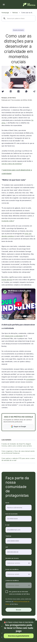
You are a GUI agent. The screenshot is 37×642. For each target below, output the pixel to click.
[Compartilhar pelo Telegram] (34, 91)
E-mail (7, 525)
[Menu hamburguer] (4, 4)
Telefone (8, 536)
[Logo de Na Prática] (29, 4)
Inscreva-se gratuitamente (18, 636)
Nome (7, 502)
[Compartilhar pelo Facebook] (18, 91)
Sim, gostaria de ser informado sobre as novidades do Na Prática (19, 593)
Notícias (15, 12)
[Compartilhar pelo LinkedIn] (10, 91)
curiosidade (30, 379)
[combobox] (7, 563)
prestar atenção (7, 279)
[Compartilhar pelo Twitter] (3, 91)
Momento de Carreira (12, 558)
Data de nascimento (12, 514)
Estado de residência (12, 569)
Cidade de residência (12, 580)
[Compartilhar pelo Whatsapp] (26, 91)
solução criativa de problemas (12, 164)
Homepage (5, 12)
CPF (7, 547)
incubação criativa (8, 221)
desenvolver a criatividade (14, 336)
